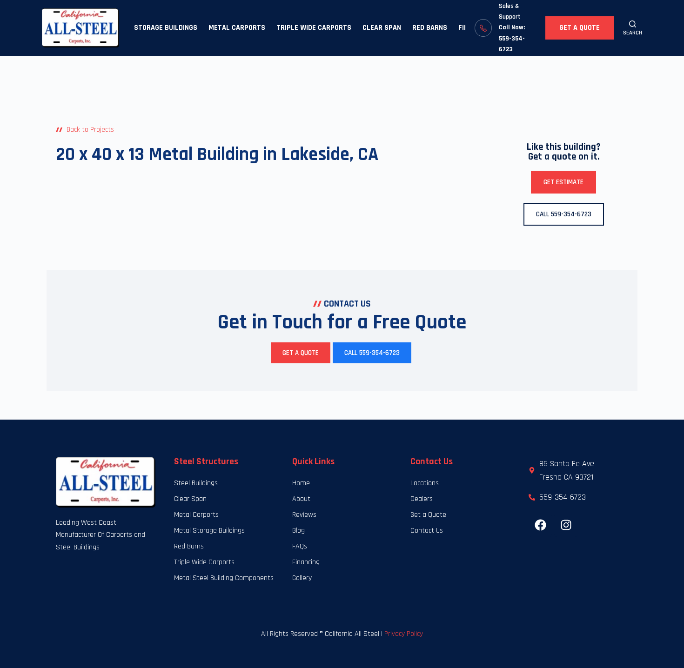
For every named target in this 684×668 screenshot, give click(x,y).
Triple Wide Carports (313, 28)
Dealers (421, 499)
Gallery (302, 578)
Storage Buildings (165, 28)
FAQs (299, 546)
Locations (424, 483)
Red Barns (429, 28)
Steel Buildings (196, 483)
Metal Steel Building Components (224, 578)
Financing (306, 562)
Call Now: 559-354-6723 (512, 38)
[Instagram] (565, 525)
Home (301, 483)
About (301, 499)
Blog (298, 530)
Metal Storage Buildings (209, 530)
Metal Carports (236, 28)
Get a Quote (579, 28)
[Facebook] (540, 525)
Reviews (304, 515)
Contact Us (426, 530)
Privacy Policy (403, 634)
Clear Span (381, 28)
